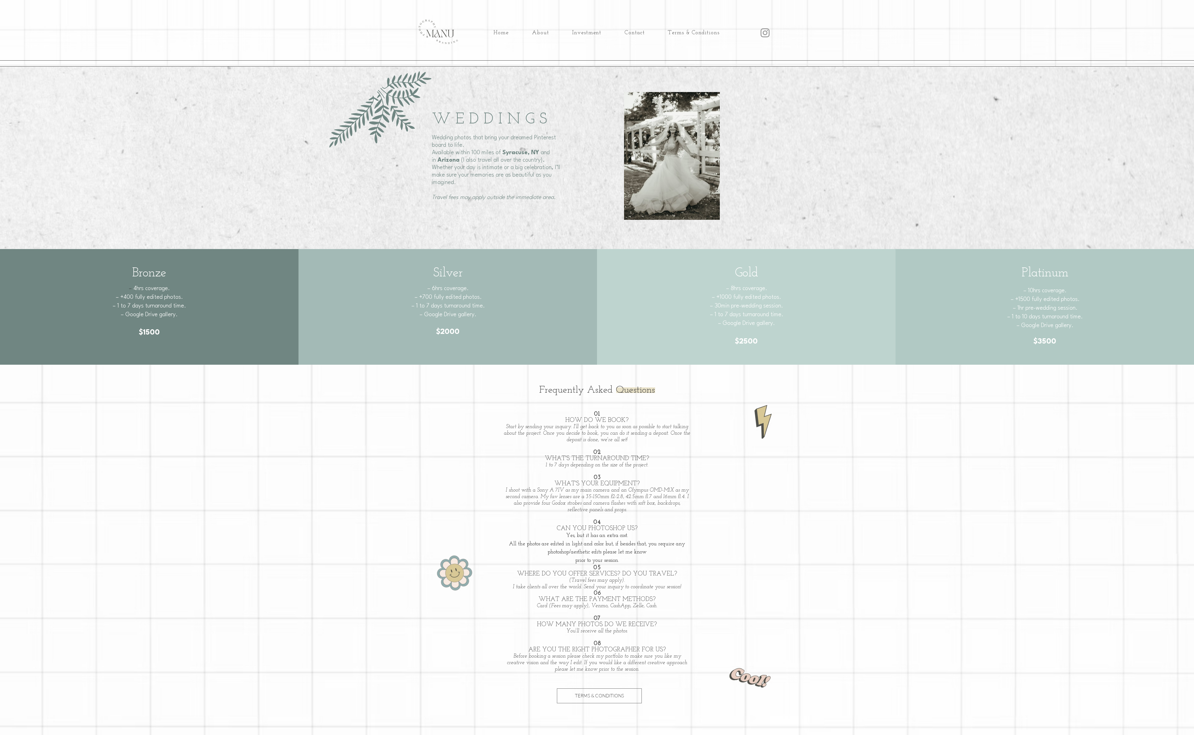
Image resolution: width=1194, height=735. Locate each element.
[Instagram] (765, 33)
